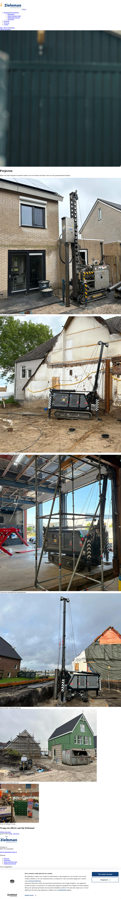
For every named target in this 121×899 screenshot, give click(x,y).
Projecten (6, 21)
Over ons (6, 23)
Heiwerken (11, 19)
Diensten (6, 12)
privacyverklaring (34, 881)
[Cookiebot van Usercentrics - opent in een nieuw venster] (12, 895)
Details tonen (29, 895)
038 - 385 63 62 (5, 28)
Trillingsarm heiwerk (14, 17)
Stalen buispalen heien (14, 16)
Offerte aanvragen (5, 29)
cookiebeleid (62, 890)
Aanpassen (104, 880)
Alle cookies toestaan (105, 874)
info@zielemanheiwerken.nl (8, 852)
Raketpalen (11, 14)
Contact (6, 24)
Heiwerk (6, 858)
